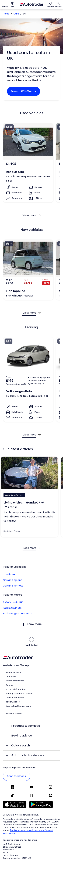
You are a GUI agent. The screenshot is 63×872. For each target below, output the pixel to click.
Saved (50, 7)
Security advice (13, 672)
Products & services (25, 726)
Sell (12, 7)
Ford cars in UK (12, 608)
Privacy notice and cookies (19, 694)
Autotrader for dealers (27, 755)
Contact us (11, 677)
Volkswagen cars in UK (17, 613)
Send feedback (16, 776)
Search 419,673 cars (23, 91)
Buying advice (21, 735)
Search (58, 7)
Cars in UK (9, 574)
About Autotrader (15, 681)
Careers (9, 685)
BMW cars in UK (13, 602)
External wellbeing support (19, 706)
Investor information (16, 689)
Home (6, 14)
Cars (16, 14)
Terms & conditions (15, 698)
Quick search (20, 745)
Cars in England (12, 580)
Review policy (13, 702)
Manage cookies (14, 713)
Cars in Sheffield (13, 585)
